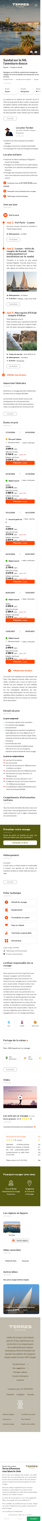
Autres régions (22, 1241)
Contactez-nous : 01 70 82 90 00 (20, 1389)
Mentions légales (8, 1414)
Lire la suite (10, 118)
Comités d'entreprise (20, 1376)
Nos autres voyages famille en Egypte (16, 1280)
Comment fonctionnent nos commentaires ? (18, 1127)
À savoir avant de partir (14, 954)
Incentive (20, 1380)
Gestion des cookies (28, 1424)
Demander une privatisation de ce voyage (21, 191)
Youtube (30, 1394)
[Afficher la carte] (5, 215)
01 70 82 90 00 (26, 183)
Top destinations (18, 1364)
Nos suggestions (19, 1368)
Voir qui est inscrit (13, 442)
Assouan (25, 1261)
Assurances (7, 1419)
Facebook (10, 1394)
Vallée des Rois (10, 1261)
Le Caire (12, 1235)
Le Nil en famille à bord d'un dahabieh (20, 1307)
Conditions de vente (28, 1414)
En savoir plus (10, 1069)
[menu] (36, 5)
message (6, 186)
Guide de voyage (8, 1424)
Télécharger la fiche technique (17, 196)
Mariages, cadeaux (20, 1372)
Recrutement (25, 1419)
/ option (20, 463)
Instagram (21, 1394)
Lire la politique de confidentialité (12, 1511)
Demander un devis (20, 843)
